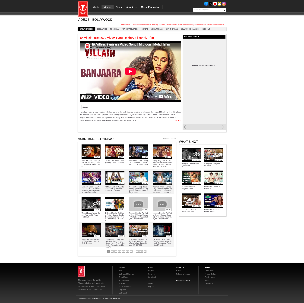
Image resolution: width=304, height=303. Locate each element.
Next (223, 127)
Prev (185, 127)
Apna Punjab (157, 29)
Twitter (210, 4)
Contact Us (209, 271)
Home (207, 268)
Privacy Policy (210, 274)
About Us (131, 7)
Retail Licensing (183, 280)
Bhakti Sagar (172, 29)
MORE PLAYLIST (169, 139)
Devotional (152, 277)
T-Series (81, 271)
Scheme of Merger (183, 274)
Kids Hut (206, 29)
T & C (207, 280)
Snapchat (219, 4)
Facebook (206, 4)
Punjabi (150, 283)
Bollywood (102, 29)
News (119, 7)
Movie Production (150, 7)
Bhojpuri (151, 271)
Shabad (145, 29)
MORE (178, 120)
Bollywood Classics (190, 29)
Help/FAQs (209, 283)
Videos (107, 7)
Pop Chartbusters (130, 29)
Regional (114, 29)
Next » (139, 251)
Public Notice (210, 277)
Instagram (224, 4)
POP (149, 280)
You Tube (215, 4)
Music (96, 7)
